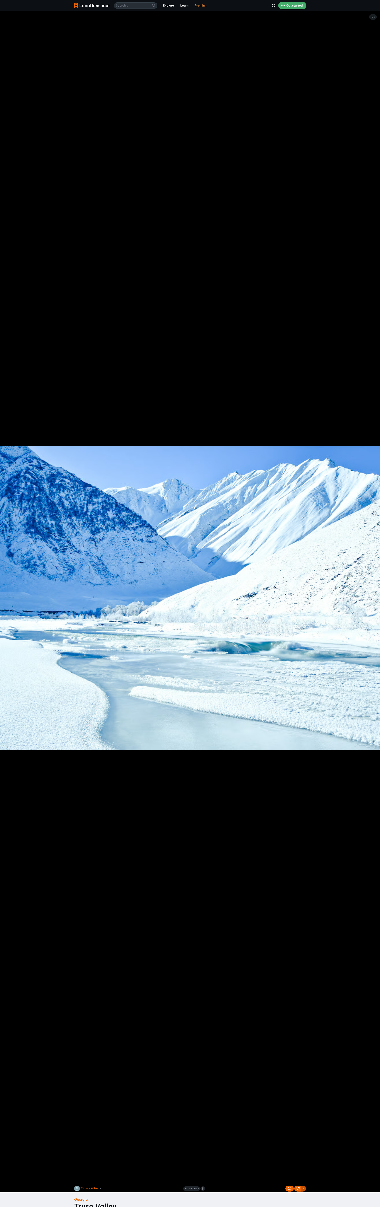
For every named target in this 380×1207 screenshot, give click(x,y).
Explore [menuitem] (168, 5)
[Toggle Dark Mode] (273, 5)
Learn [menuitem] (184, 5)
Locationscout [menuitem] (92, 5)
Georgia (81, 1199)
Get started (294, 5)
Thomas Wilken (90, 1188)
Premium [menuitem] (201, 5)
